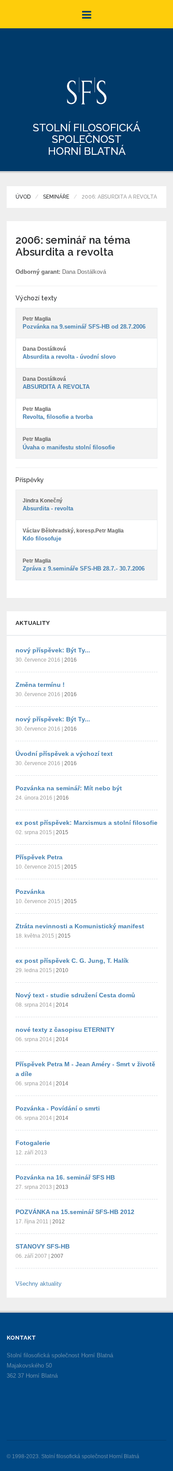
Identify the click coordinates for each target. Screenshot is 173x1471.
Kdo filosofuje (42, 538)
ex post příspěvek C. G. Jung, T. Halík (72, 960)
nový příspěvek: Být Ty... (53, 650)
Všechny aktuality (39, 1283)
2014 (62, 1005)
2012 (58, 1221)
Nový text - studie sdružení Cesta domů (75, 995)
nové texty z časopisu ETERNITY (65, 1029)
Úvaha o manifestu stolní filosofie (69, 447)
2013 (62, 1187)
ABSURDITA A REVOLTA (56, 386)
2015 (62, 832)
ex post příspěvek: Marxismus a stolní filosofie (86, 822)
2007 (57, 1256)
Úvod (23, 197)
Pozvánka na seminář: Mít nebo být (69, 788)
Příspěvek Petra (39, 857)
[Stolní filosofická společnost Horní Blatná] (86, 91)
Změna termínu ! (40, 684)
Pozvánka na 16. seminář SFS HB (65, 1177)
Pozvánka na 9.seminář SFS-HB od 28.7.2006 (84, 326)
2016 (70, 660)
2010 (62, 970)
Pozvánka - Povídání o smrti (58, 1108)
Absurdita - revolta (48, 508)
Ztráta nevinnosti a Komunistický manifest (80, 926)
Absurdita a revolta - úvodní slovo (69, 356)
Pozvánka (30, 891)
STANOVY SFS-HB (43, 1246)
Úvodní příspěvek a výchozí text (64, 753)
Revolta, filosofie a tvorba (58, 417)
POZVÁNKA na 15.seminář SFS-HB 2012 (75, 1211)
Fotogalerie (33, 1142)
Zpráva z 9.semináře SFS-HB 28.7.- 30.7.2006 (84, 568)
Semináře (56, 197)
